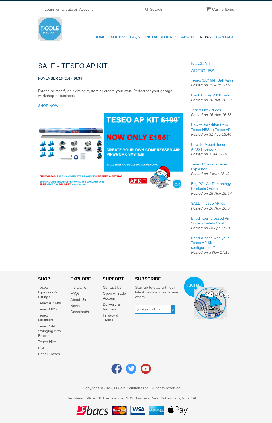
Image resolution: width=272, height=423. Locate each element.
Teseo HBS (47, 309)
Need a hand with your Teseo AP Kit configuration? (210, 243)
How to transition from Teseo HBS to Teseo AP (211, 127)
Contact (225, 37)
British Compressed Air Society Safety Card (210, 220)
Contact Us (112, 287)
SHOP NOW (48, 106)
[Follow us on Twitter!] (132, 371)
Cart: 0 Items (223, 9)
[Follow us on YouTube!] (147, 371)
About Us (78, 299)
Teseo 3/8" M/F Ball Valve (212, 80)
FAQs (135, 37)
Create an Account (77, 9)
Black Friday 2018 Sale (210, 95)
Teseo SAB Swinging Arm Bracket (49, 331)
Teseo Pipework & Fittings (47, 292)
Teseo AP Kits (49, 303)
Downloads (79, 312)
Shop (116, 37)
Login (49, 9)
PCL (41, 348)
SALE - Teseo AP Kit (208, 203)
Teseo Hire (47, 342)
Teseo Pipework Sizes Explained (209, 166)
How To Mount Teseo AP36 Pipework (208, 146)
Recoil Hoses (49, 354)
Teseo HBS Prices (206, 110)
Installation (159, 37)
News (205, 37)
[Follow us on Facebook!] (117, 371)
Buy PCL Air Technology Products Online (211, 186)
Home (99, 37)
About (187, 37)
